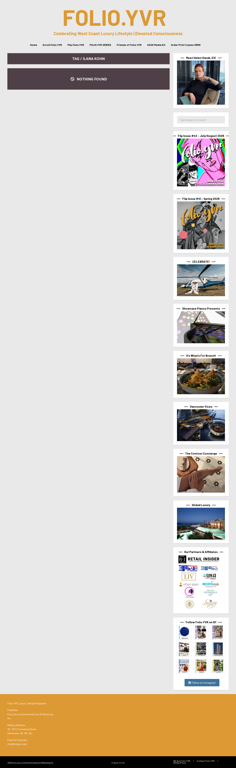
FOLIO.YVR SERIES (100, 44)
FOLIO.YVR (114, 17)
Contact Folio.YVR (206, 761)
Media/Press (179, 763)
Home (33, 44)
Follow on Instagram (203, 682)
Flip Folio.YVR (75, 44)
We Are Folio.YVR (181, 761)
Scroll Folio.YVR (52, 44)
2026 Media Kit (156, 44)
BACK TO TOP (119, 763)
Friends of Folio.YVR (129, 44)
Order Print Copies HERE (186, 44)
